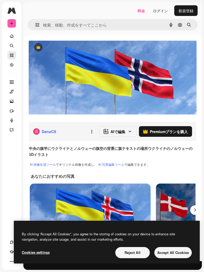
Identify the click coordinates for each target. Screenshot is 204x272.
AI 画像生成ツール (43, 164)
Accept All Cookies (173, 252)
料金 (141, 10)
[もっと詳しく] (11, 65)
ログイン (160, 10)
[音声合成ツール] (11, 120)
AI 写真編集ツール (111, 164)
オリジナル (65, 47)
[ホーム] (11, 36)
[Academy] (11, 252)
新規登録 (185, 10)
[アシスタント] (11, 130)
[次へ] (195, 210)
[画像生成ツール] (11, 101)
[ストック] (11, 55)
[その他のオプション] (91, 131)
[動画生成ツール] (11, 111)
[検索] (11, 45)
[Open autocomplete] (35, 25)
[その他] (11, 261)
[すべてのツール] (11, 82)
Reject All (133, 252)
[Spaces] (11, 91)
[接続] (11, 242)
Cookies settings (36, 252)
